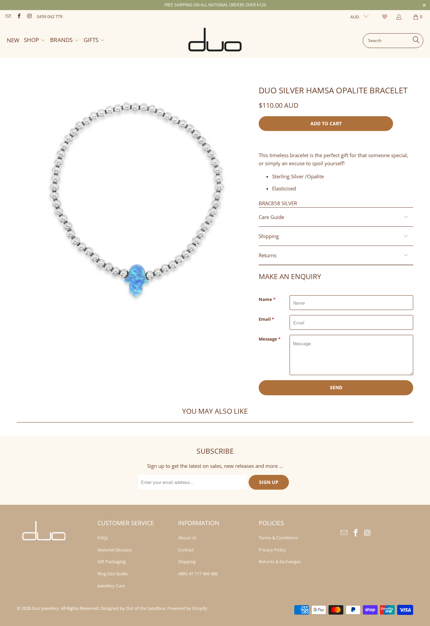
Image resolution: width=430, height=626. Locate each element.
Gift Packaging (111, 561)
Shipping (187, 561)
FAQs (102, 538)
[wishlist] (385, 16)
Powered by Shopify (187, 608)
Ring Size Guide (112, 574)
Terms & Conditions (278, 538)
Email (266, 319)
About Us (187, 538)
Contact (186, 550)
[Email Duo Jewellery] (8, 16)
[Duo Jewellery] (215, 40)
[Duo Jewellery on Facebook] (18, 16)
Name (267, 299)
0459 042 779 (49, 16)
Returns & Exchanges (280, 561)
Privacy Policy (272, 550)
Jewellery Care (111, 586)
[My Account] (398, 16)
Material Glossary (114, 550)
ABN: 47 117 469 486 (198, 574)
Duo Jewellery (45, 608)
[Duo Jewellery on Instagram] (29, 16)
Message (270, 339)
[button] (35, 40)
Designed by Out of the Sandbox (132, 608)
